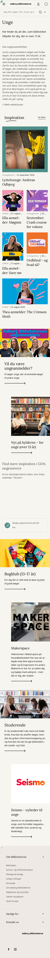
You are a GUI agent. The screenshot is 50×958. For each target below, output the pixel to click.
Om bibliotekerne (16, 856)
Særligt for (12, 913)
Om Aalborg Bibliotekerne (18, 887)
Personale (10, 883)
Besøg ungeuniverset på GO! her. (25, 525)
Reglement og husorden (17, 892)
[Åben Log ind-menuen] (38, 4)
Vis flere (42, 117)
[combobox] (25, 12)
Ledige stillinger (13, 878)
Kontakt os (12, 922)
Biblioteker (11, 865)
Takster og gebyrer (15, 896)
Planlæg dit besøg (14, 874)
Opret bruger (12, 901)
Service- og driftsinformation (19, 869)
